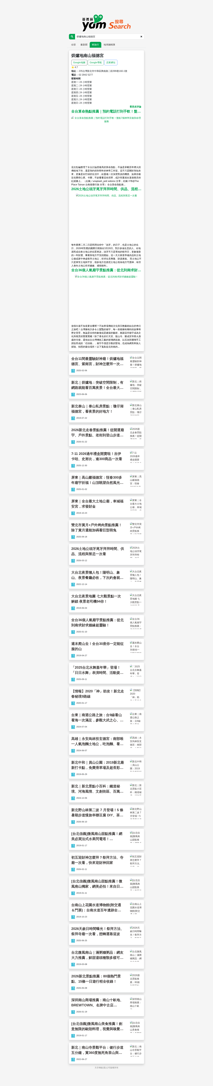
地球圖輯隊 (109, 44)
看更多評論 (135, 106)
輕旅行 (95, 44)
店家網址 (110, 62)
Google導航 (96, 62)
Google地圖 (79, 62)
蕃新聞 (83, 44)
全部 (73, 44)
